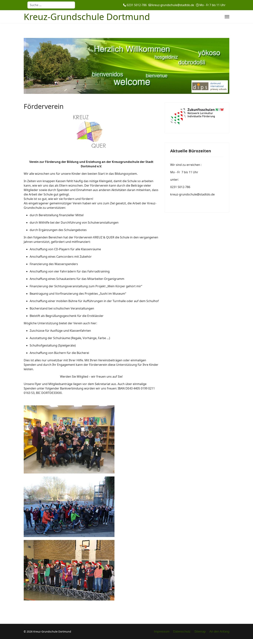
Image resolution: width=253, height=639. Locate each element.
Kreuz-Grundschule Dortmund (87, 16)
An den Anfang (219, 631)
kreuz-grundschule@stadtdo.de (173, 5)
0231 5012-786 (137, 5)
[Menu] (227, 16)
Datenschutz (182, 631)
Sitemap (200, 631)
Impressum (161, 631)
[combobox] (51, 5)
